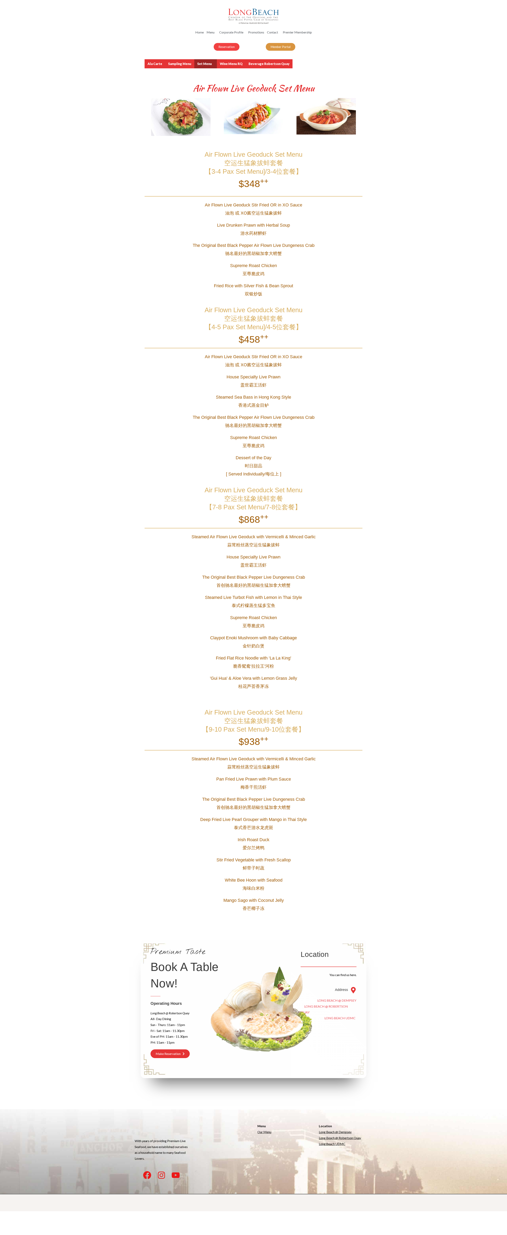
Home (199, 32)
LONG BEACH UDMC (328, 1018)
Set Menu (204, 64)
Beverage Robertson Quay (269, 64)
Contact (272, 32)
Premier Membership (297, 32)
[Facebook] (147, 1175)
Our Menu (264, 1132)
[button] (226, 47)
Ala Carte (155, 64)
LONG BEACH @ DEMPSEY (328, 1000)
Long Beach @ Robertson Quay (340, 1138)
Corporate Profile (231, 32)
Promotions (256, 32)
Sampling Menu (179, 64)
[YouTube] (175, 1175)
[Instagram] (161, 1175)
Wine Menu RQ (231, 64)
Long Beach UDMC (332, 1144)
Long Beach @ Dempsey (335, 1132)
